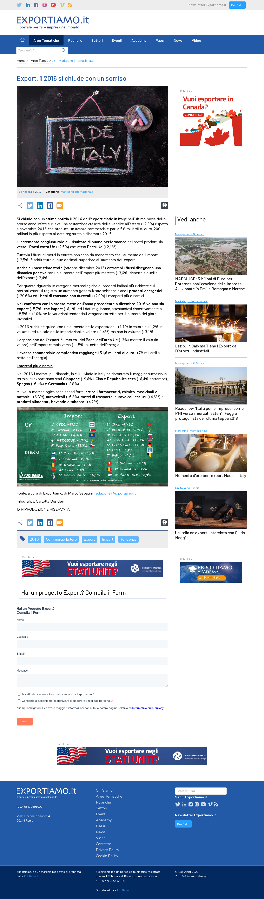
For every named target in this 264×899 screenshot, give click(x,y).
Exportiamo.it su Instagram (44, 5)
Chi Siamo (104, 790)
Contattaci (104, 843)
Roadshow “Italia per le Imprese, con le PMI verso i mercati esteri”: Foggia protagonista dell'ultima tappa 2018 (209, 413)
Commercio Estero (61, 539)
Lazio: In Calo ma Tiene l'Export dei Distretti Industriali (206, 348)
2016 (34, 539)
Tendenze (128, 539)
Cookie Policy (107, 855)
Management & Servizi (189, 234)
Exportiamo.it (53, 23)
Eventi (117, 40)
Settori (97, 40)
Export (89, 539)
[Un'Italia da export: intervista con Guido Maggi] (211, 509)
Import (107, 539)
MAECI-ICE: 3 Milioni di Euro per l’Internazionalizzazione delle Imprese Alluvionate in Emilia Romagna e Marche (210, 283)
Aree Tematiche (46, 40)
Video (196, 40)
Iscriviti (237, 5)
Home (21, 60)
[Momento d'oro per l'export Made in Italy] (211, 452)
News (178, 40)
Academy (138, 40)
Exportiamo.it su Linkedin (28, 5)
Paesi (160, 40)
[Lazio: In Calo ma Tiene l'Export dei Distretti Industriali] (211, 322)
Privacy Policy (107, 849)
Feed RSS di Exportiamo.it (70, 5)
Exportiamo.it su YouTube (53, 5)
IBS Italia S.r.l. (33, 876)
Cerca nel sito (64, 50)
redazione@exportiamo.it (115, 493)
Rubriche (75, 40)
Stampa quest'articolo (164, 205)
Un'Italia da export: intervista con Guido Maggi (210, 535)
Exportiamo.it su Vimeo (62, 5)
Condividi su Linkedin (40, 205)
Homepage (22, 40)
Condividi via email (60, 205)
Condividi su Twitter (30, 205)
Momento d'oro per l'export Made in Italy (210, 475)
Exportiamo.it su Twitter (19, 5)
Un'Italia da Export (187, 488)
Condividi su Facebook (50, 205)
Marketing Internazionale (76, 60)
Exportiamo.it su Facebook (36, 5)
